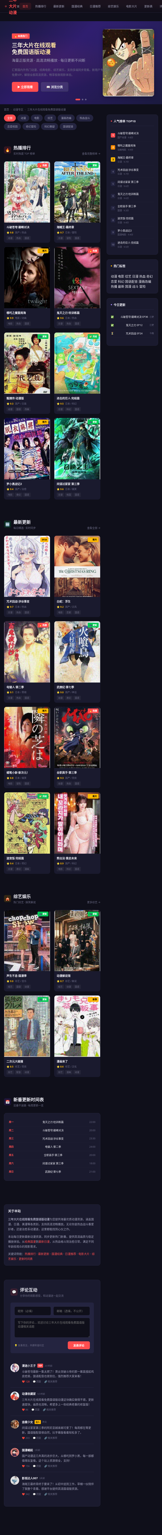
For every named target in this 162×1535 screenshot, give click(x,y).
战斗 (135, 286)
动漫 (23, 118)
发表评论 (78, 1345)
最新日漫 (44, 1241)
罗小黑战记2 (125, 230)
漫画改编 (66, 118)
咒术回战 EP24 (134, 333)
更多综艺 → (93, 902)
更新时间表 (26, 1259)
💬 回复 (37, 1381)
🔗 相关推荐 (50, 1381)
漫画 (27, 869)
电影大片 (131, 6)
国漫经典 (77, 6)
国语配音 (68, 126)
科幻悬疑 (49, 126)
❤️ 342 (26, 1494)
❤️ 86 (25, 1409)
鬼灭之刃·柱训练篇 (53, 1122)
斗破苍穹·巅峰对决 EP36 (134, 317)
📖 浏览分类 (54, 87)
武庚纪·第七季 (53, 1171)
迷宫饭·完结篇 (126, 218)
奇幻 (18, 494)
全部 (9, 118)
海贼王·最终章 (126, 157)
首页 (25, 6)
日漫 (60, 238)
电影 (36, 118)
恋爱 (69, 612)
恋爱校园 (12, 126)
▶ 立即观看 (25, 87)
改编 (27, 409)
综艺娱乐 (113, 6)
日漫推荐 (95, 6)
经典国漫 (30, 1241)
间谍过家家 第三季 (53, 1163)
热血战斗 (85, 118)
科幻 (69, 409)
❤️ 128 (26, 1381)
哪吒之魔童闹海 (127, 145)
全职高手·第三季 (53, 1155)
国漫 (128, 286)
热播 (114, 286)
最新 (121, 286)
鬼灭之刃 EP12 (134, 325)
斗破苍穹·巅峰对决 (53, 1130)
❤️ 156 (26, 1466)
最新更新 (58, 6)
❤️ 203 (26, 1438)
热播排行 (40, 6)
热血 (18, 238)
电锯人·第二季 (53, 1146)
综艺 (50, 118)
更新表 (148, 6)
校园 (69, 494)
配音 (18, 1072)
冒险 (69, 238)
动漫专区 (18, 109)
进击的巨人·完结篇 (128, 242)
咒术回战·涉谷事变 (53, 1138)
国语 (27, 238)
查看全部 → (93, 528)
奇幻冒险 (31, 126)
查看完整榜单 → (91, 153)
